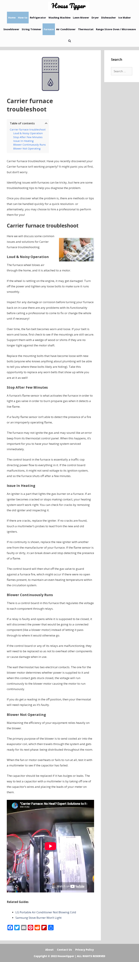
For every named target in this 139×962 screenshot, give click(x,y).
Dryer (95, 17)
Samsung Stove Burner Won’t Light (38, 918)
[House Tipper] (69, 6)
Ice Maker (124, 17)
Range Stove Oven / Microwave (116, 29)
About (49, 949)
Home (12, 17)
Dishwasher (108, 17)
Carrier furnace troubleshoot (28, 129)
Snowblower (11, 29)
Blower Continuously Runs (29, 144)
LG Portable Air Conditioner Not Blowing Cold (45, 912)
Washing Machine (59, 17)
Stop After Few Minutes (28, 137)
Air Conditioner (66, 29)
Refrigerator (38, 17)
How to (22, 17)
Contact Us (64, 949)
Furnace (49, 29)
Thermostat (86, 29)
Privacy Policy (84, 949)
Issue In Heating (23, 140)
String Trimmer (31, 29)
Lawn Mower (81, 17)
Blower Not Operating (27, 148)
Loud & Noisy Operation (28, 133)
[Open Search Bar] (69, 41)
